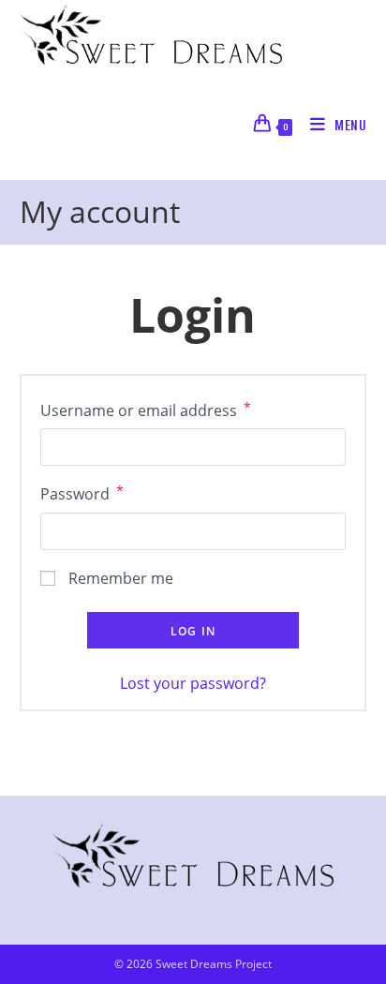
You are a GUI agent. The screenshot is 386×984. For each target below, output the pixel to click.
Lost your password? (193, 683)
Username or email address (145, 409)
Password (82, 493)
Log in (193, 631)
